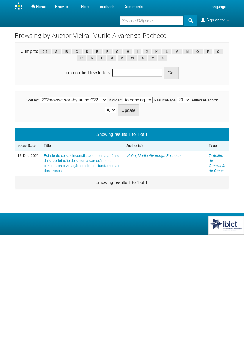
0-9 (45, 51)
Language (217, 6)
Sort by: (32, 100)
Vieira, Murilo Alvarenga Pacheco (153, 156)
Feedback (106, 6)
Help (85, 6)
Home (40, 6)
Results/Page (165, 100)
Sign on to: (215, 20)
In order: (115, 100)
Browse (62, 6)
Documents (133, 6)
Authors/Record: (205, 100)
